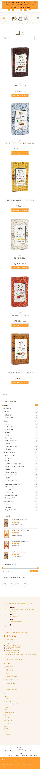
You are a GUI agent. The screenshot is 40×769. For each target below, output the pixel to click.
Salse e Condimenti (10, 481)
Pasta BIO (8, 507)
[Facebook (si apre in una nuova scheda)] (13, 10)
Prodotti (6, 707)
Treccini (7, 477)
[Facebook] (5, 584)
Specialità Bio (8, 720)
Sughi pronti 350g (11, 495)
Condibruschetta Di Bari (12, 484)
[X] (4, 636)
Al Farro (7, 424)
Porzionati (8, 458)
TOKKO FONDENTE (20, 86)
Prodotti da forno (9, 452)
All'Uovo (8, 432)
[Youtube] (25, 584)
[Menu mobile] (38, 18)
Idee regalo (8, 408)
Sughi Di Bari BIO (10, 510)
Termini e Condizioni (12, 650)
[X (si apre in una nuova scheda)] (9, 10)
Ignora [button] (4, 766)
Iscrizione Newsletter (12, 652)
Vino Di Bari (9, 417)
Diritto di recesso (11, 649)
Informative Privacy (12, 645)
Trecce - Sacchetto (11, 472)
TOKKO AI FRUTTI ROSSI (20, 315)
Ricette (5, 726)
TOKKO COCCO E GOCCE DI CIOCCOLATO (20, 143)
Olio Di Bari (8, 415)
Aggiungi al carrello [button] (20, 95)
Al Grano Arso (9, 427)
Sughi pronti (7, 715)
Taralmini (8, 469)
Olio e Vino (7, 412)
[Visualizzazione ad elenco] (22, 33)
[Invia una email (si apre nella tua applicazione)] (30, 10)
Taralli (7, 461)
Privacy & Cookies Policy (13, 647)
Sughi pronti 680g (11, 498)
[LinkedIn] (18, 584)
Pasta (6, 421)
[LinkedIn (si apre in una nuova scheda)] (21, 10)
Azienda (6, 696)
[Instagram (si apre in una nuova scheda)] (17, 10)
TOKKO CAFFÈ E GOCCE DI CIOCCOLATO (20, 373)
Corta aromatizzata (11, 441)
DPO (7, 643)
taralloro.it (12, 627)
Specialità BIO (8, 501)
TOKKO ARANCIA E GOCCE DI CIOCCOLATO (20, 200)
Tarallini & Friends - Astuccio (14, 464)
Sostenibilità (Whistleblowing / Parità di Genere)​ (21, 654)
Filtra (34, 571)
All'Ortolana (9, 430)
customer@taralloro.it (15, 621)
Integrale (8, 443)
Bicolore (7, 435)
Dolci (20, 83)
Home (5, 694)
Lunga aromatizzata (11, 446)
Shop (5, 731)
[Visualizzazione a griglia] (18, 33)
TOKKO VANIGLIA (20, 258)
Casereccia (8, 438)
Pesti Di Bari (9, 489)
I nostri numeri (8, 701)
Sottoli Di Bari (9, 492)
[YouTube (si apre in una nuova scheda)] (25, 10)
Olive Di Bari (9, 487)
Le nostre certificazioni (11, 704)
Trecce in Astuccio (11, 475)
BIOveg (7, 504)
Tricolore (8, 449)
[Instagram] (12, 584)
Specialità (7, 717)
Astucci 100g (9, 455)
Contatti (6, 729)
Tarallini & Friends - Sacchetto (14, 466)
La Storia (6, 698)
